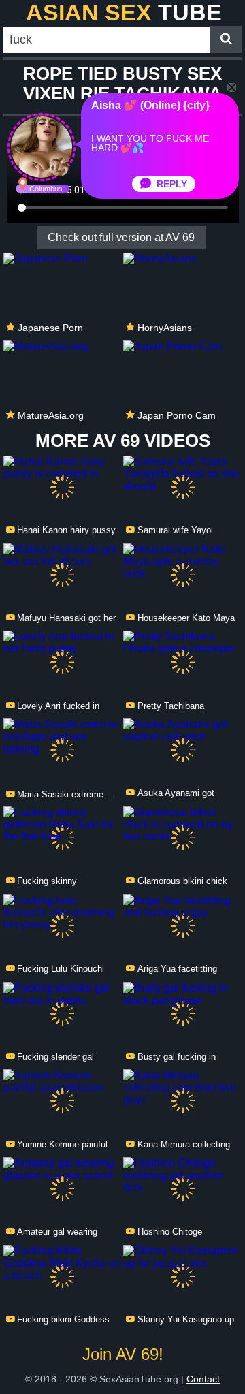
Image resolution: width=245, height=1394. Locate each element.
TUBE (124, 12)
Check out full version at (121, 237)
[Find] (226, 39)
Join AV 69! (122, 1354)
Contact (203, 1379)
